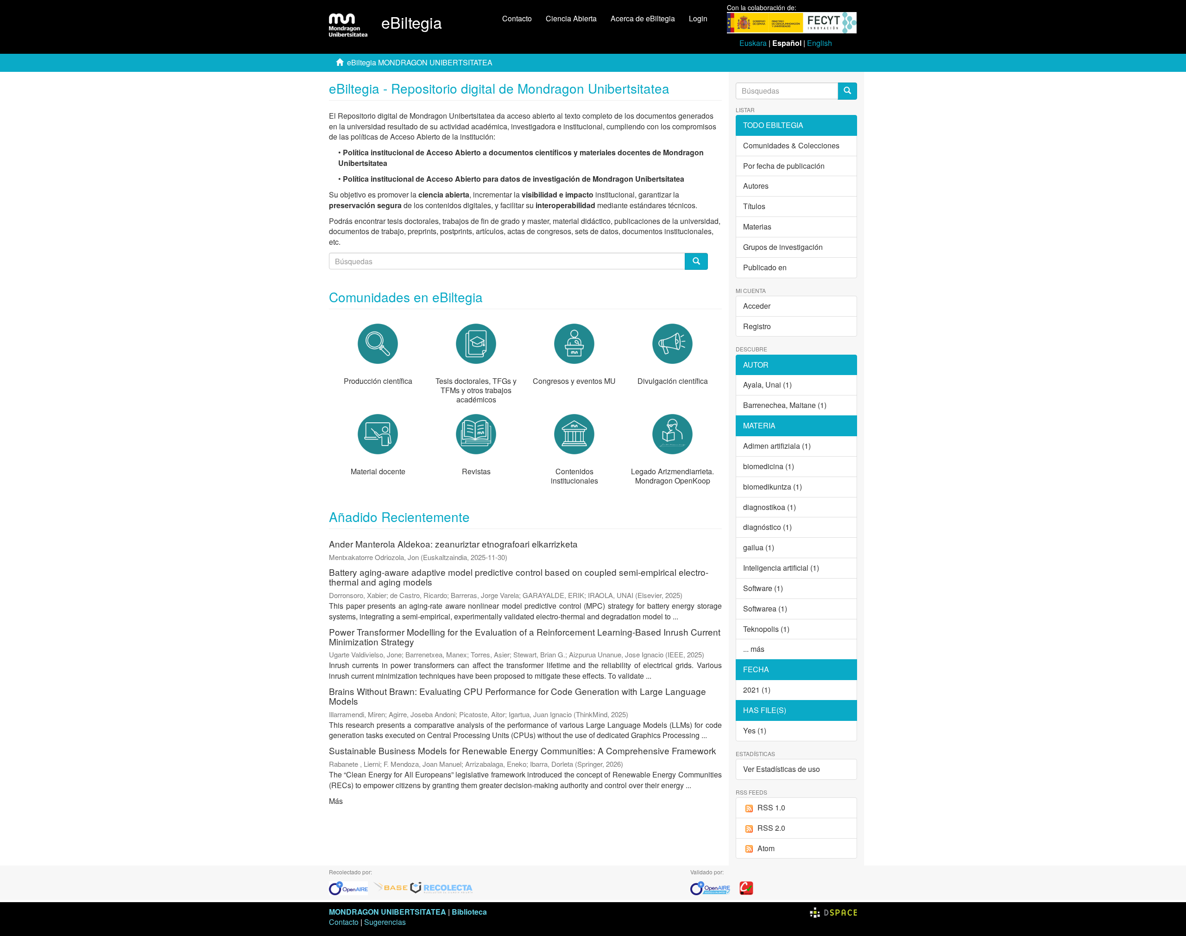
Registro (757, 326)
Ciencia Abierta (571, 18)
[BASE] (390, 887)
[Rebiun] (746, 887)
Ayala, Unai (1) (767, 384)
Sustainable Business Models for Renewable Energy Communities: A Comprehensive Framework (522, 750)
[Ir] (847, 91)
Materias (757, 226)
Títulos (754, 206)
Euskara (753, 43)
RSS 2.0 (771, 827)
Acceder (756, 305)
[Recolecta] (441, 887)
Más (336, 801)
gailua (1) (758, 547)
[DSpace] (833, 911)
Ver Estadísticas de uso (781, 769)
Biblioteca (469, 911)
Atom (766, 848)
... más (753, 648)
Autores (756, 185)
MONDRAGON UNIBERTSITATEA (387, 911)
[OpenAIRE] (350, 887)
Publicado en (765, 267)
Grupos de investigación (783, 247)
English (819, 43)
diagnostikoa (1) (769, 507)
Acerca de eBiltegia (643, 18)
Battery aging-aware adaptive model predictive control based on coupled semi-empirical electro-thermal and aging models (518, 577)
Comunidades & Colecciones (791, 145)
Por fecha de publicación (784, 165)
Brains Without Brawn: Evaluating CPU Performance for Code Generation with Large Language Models (517, 696)
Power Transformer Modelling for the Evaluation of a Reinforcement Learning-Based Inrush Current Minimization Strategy (524, 636)
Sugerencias (385, 922)
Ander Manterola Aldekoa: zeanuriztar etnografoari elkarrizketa (453, 543)
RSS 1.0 (771, 807)
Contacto (517, 18)
